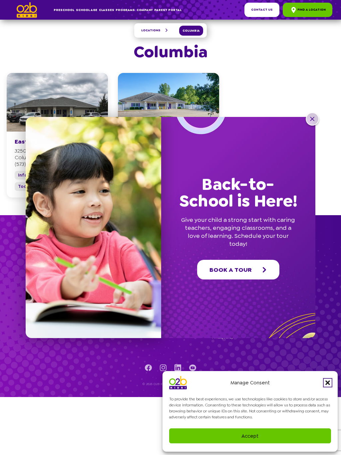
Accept (250, 436)
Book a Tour (230, 270)
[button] (327, 382)
